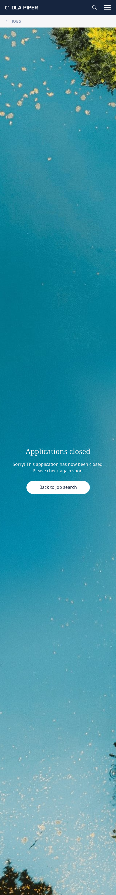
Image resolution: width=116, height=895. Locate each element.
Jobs (16, 21)
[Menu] (107, 7)
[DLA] (21, 7)
